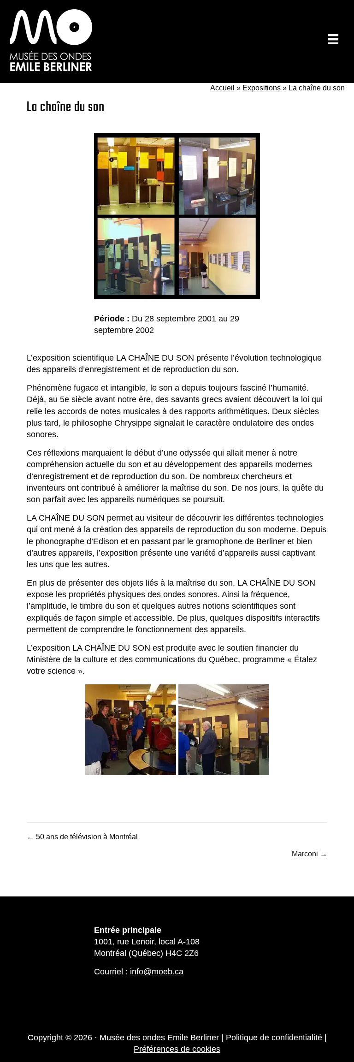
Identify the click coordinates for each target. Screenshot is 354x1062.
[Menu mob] (333, 39)
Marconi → (309, 854)
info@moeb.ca (156, 971)
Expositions (261, 88)
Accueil (222, 88)
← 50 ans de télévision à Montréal (82, 837)
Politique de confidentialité (274, 1037)
